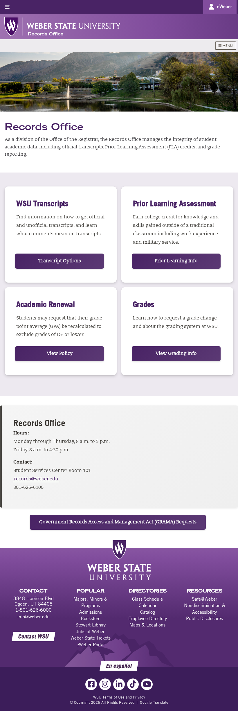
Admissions (90, 612)
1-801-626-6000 (33, 610)
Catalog (147, 612)
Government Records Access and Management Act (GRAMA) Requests (117, 522)
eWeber (224, 6)
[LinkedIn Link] (119, 684)
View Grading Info (176, 353)
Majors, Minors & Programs (90, 602)
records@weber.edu (36, 479)
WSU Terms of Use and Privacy (119, 697)
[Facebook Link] (91, 684)
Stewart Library (90, 625)
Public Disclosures (204, 618)
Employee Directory (147, 618)
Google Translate (154, 702)
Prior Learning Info (176, 261)
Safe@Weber (204, 599)
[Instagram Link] (105, 684)
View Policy (60, 353)
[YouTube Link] (147, 684)
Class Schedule (147, 599)
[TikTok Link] (133, 684)
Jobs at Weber (90, 631)
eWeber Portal (90, 644)
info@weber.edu (33, 617)
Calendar (147, 605)
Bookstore (90, 618)
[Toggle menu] (7, 6)
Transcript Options (59, 261)
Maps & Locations (147, 625)
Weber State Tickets (91, 638)
